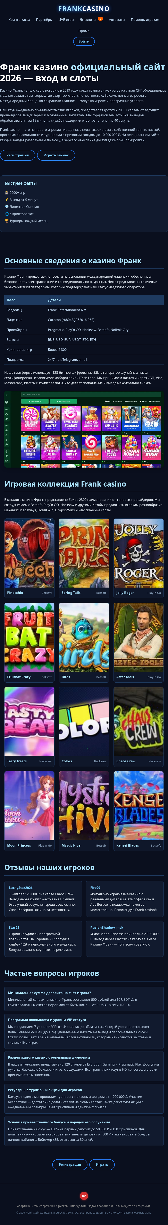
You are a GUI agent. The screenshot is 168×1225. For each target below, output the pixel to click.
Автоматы (117, 19)
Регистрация (18, 155)
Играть (102, 1164)
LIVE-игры (66, 19)
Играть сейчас (56, 155)
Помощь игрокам (145, 19)
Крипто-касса (19, 19)
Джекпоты (91, 19)
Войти (84, 41)
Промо (84, 31)
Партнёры (44, 19)
